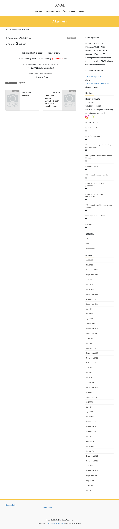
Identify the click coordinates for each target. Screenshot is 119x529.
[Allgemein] (12, 94)
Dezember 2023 (92, 329)
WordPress (49, 523)
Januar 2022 (91, 382)
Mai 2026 (89, 265)
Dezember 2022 (92, 353)
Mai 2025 (89, 284)
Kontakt (25, 96)
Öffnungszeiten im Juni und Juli (96, 175)
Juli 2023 (89, 338)
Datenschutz (10, 505)
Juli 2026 (89, 260)
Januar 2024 (91, 324)
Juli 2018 (89, 485)
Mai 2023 (89, 343)
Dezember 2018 (92, 471)
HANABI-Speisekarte (95, 77)
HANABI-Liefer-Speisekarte (97, 84)
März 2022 (90, 378)
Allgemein (71, 38)
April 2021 (90, 412)
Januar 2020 (91, 451)
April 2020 (90, 441)
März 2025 (90, 289)
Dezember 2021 (92, 387)
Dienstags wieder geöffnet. (95, 216)
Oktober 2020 (91, 431)
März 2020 (90, 446)
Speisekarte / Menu (92, 128)
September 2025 (92, 275)
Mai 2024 (89, 314)
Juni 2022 (89, 368)
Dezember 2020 (92, 427)
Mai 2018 (89, 490)
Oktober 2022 (91, 363)
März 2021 (90, 417)
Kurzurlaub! (89, 224)
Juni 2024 (89, 309)
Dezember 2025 (92, 270)
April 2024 (90, 319)
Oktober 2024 (91, 299)
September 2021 (92, 397)
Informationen (91, 249)
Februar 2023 (91, 348)
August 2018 (91, 480)
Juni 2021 (89, 407)
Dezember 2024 (92, 294)
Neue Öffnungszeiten (93, 136)
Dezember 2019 (92, 456)
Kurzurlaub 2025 (91, 166)
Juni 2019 (89, 466)
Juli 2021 (89, 402)
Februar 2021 (91, 422)
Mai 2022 (89, 373)
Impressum (47, 507)
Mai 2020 (89, 436)
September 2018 (92, 476)
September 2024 (92, 304)
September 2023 (92, 333)
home (88, 244)
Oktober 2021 (91, 392)
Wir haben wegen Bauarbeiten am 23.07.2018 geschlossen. (52, 101)
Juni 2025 (89, 280)
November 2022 (92, 358)
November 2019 (92, 461)
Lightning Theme (59, 523)
